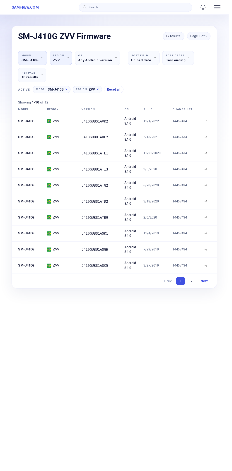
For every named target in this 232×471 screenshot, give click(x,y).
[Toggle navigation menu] (217, 7)
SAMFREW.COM (25, 7)
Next (204, 281)
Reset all (114, 89)
